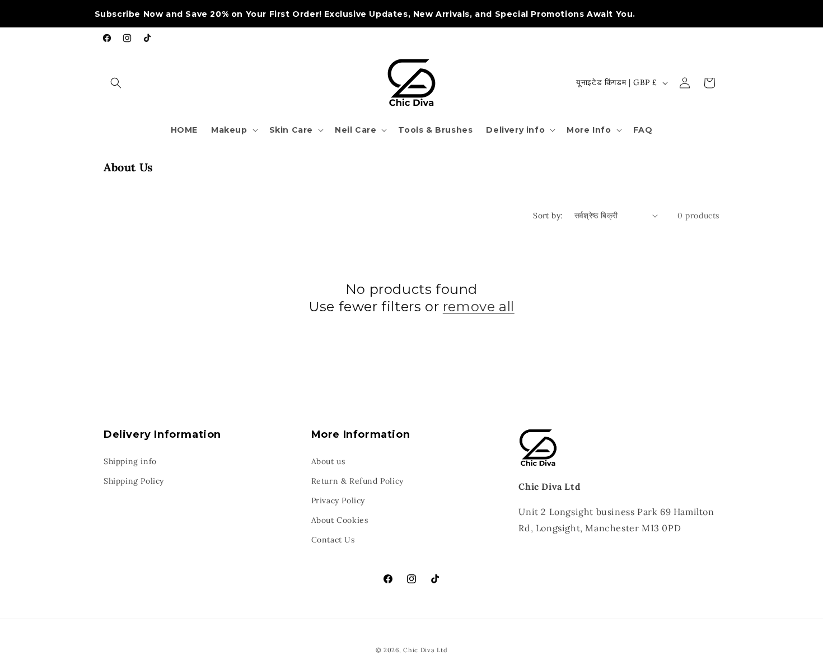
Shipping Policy (134, 481)
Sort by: (548, 215)
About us (328, 461)
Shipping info (130, 461)
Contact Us (333, 540)
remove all (479, 306)
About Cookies (339, 520)
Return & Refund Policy (357, 481)
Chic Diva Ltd (425, 650)
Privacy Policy (338, 500)
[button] (116, 83)
